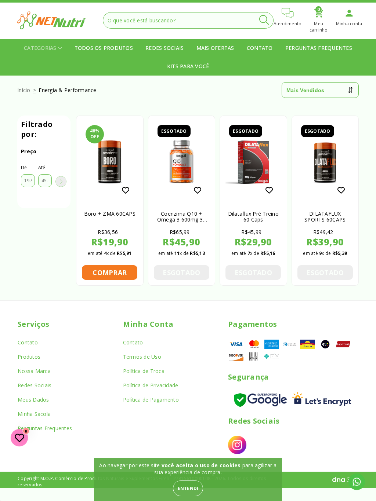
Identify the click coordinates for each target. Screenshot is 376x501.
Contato (260, 47)
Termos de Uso (142, 356)
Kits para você (188, 66)
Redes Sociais (164, 47)
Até (42, 167)
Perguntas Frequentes (318, 47)
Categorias (41, 47)
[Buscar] (264, 20)
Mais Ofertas (215, 47)
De (24, 167)
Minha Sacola (34, 413)
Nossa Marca (34, 370)
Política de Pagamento (151, 399)
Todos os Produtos (104, 47)
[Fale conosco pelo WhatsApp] (356, 481)
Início (23, 90)
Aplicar (60, 181)
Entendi (188, 488)
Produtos (29, 356)
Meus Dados (33, 399)
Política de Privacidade (150, 385)
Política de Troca (143, 370)
